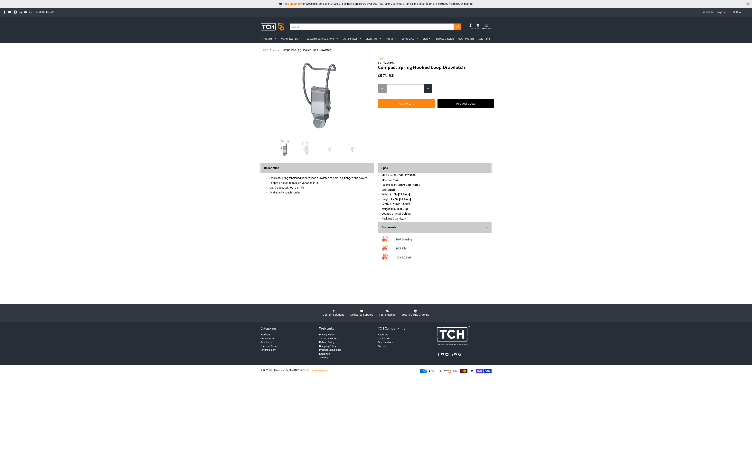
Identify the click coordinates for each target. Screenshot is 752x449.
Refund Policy (326, 342)
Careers (382, 346)
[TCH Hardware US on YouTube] (10, 12)
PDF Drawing (404, 239)
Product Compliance (330, 349)
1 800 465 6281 (47, 11)
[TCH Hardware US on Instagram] (15, 12)
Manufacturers (289, 38)
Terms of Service (269, 346)
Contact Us (407, 38)
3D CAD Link (403, 257)
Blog (425, 38)
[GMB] (31, 12)
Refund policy (268, 349)
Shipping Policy (327, 346)
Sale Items (708, 11)
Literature (371, 38)
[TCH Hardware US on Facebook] (4, 12)
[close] (748, 4)
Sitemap (323, 357)
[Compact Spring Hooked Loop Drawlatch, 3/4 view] (317, 96)
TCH (380, 58)
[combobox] (372, 26)
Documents (388, 227)
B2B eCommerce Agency (314, 370)
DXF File (401, 248)
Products (267, 38)
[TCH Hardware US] (272, 26)
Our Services (350, 38)
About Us (383, 334)
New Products (466, 38)
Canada (741, 18)
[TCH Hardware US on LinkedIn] (20, 12)
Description (271, 168)
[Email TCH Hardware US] (25, 12)
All (274, 50)
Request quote (465, 103)
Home (264, 50)
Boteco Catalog (445, 38)
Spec (384, 168)
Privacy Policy (326, 334)
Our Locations (385, 342)
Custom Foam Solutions (320, 38)
